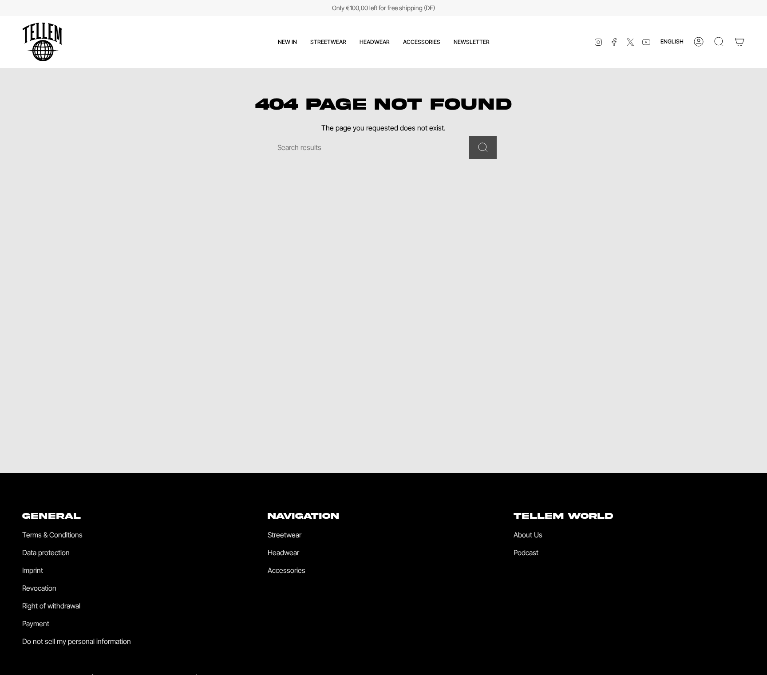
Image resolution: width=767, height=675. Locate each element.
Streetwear (284, 534)
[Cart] (739, 41)
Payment (35, 623)
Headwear (283, 552)
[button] (328, 42)
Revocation (39, 588)
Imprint (32, 570)
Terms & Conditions (52, 534)
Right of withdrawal (51, 605)
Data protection (46, 552)
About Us (528, 534)
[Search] (483, 147)
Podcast (526, 552)
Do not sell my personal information (76, 641)
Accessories (286, 570)
